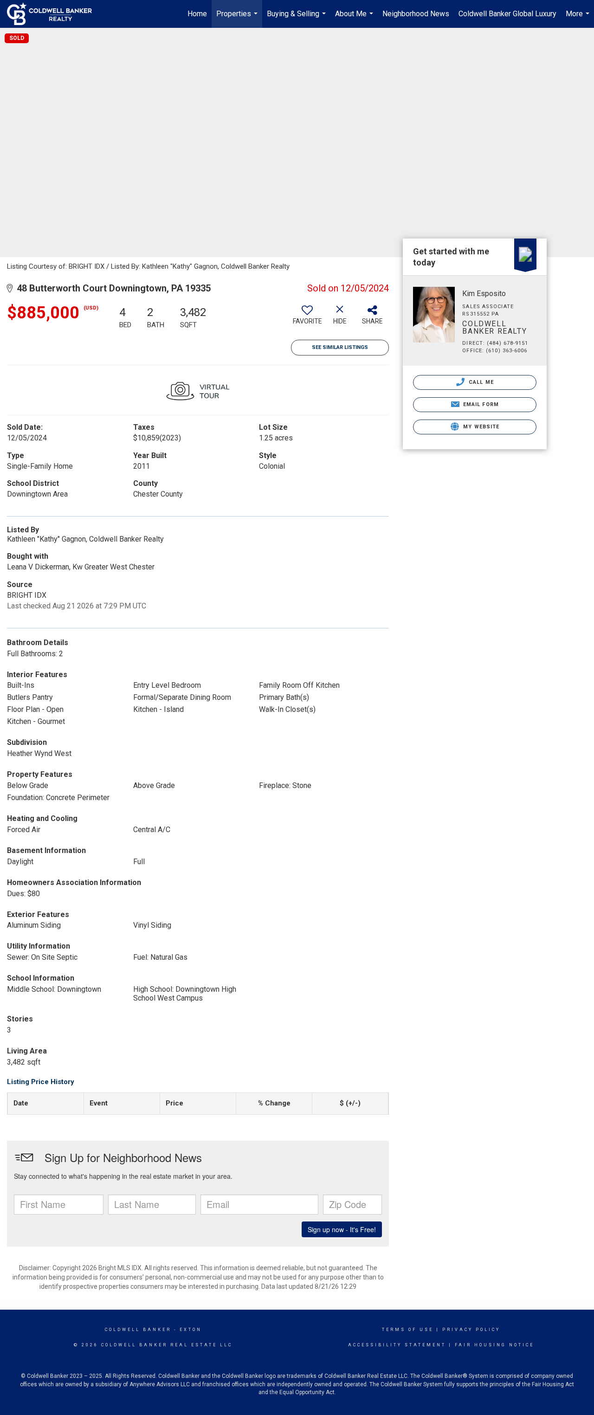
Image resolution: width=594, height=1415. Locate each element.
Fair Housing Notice (494, 1345)
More (579, 18)
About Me (355, 18)
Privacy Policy (471, 1329)
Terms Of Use (407, 1329)
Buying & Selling (297, 18)
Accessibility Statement (397, 1345)
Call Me (480, 382)
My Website (480, 427)
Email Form (480, 404)
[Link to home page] (54, 14)
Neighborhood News (415, 13)
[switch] (307, 318)
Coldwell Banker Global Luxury (507, 13)
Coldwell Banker (138, 1329)
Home (197, 13)
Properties (238, 18)
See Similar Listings (340, 347)
